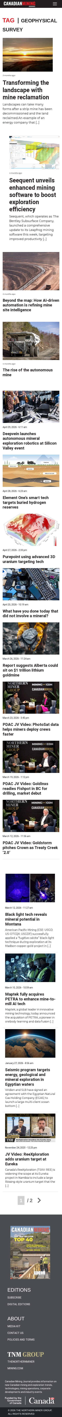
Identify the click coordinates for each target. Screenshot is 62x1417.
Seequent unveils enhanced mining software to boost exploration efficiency (32, 195)
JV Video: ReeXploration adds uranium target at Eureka (27, 1159)
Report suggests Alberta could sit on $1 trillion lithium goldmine (30, 670)
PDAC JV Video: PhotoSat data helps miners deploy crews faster (31, 729)
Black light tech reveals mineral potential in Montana (26, 919)
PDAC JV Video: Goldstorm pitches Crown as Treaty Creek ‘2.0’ (30, 848)
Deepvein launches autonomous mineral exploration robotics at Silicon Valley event (30, 440)
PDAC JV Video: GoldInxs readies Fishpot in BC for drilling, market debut (25, 788)
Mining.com (15, 1368)
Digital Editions (18, 1304)
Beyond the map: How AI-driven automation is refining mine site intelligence (31, 305)
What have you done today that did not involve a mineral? (30, 613)
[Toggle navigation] (55, 4)
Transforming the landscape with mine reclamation (26, 90)
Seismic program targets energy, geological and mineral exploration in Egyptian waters (27, 1077)
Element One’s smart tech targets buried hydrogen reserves (26, 502)
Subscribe (14, 1297)
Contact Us (15, 1333)
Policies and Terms (21, 1339)
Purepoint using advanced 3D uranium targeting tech (29, 559)
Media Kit (14, 1326)
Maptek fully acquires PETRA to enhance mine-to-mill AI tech (30, 999)
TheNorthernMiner (20, 1361)
